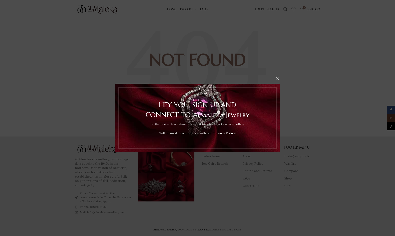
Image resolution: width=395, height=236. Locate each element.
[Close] (278, 78)
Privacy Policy (224, 133)
